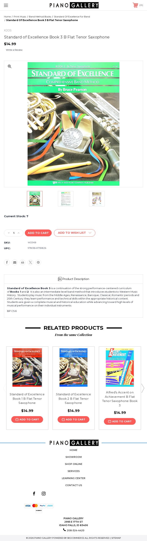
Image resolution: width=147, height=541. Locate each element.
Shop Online (73, 464)
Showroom (73, 457)
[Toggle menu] (18, 5)
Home (73, 450)
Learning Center (73, 478)
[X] (30, 262)
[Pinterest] (38, 262)
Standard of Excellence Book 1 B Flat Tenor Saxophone (27, 398)
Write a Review (14, 49)
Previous (4, 388)
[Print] (22, 262)
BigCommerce (75, 538)
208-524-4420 (75, 530)
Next (143, 388)
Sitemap (116, 538)
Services (74, 471)
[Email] (15, 262)
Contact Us (73, 485)
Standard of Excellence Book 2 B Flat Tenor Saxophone (73, 398)
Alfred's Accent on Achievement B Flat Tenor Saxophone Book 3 (120, 398)
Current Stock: (16, 216)
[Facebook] (7, 262)
